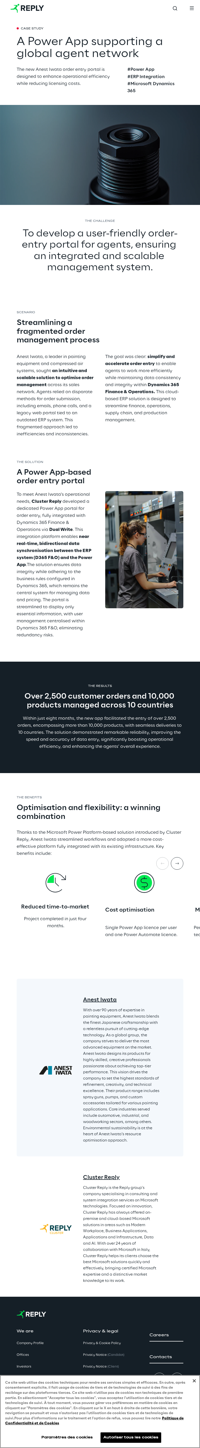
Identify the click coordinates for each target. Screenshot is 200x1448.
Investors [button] (24, 1366)
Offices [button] (23, 1355)
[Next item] (177, 863)
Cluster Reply (101, 1177)
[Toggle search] (175, 8)
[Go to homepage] (27, 8)
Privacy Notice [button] (103, 1355)
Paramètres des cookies (67, 1437)
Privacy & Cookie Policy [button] (102, 1343)
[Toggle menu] (191, 8)
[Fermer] (194, 1381)
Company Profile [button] (30, 1343)
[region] (100, 1411)
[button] (166, 1335)
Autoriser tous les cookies (130, 1437)
